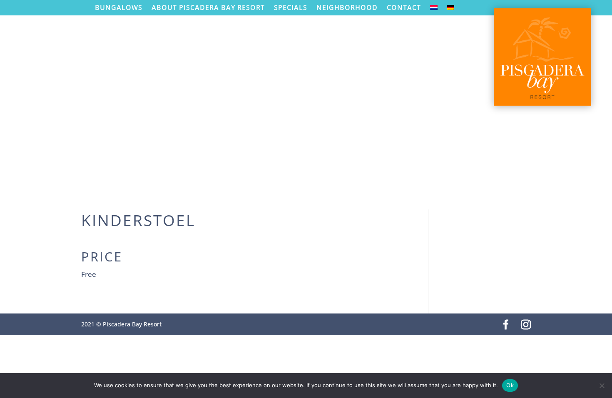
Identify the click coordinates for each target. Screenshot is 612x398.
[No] (601, 385)
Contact (404, 7)
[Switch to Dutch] (434, 9)
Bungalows (118, 7)
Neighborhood (347, 7)
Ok (510, 385)
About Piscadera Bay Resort (208, 7)
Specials (290, 7)
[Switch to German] (450, 9)
